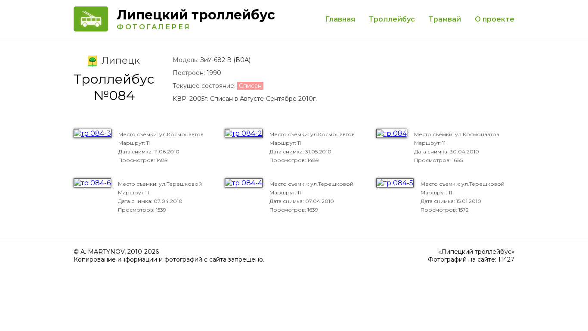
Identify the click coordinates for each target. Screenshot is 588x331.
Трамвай (445, 19)
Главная (340, 19)
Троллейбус (392, 19)
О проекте (494, 19)
